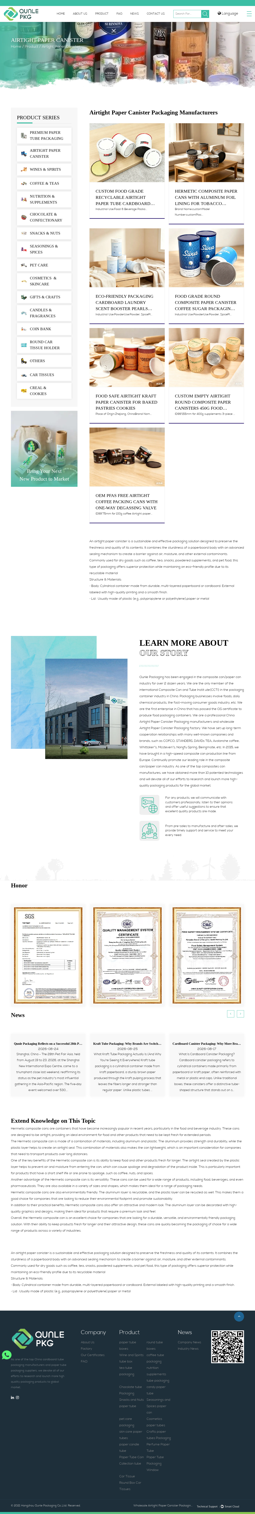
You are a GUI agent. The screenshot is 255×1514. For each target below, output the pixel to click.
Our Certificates (93, 1355)
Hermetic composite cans (30, 1128)
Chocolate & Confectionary (46, 217)
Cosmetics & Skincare (44, 281)
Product (102, 13)
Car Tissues (42, 375)
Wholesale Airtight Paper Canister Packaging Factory (163, 1505)
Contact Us (156, 13)
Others (37, 361)
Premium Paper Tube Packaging (46, 135)
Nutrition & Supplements (43, 199)
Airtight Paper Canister (45, 153)
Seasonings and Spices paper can (158, 1406)
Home (61, 13)
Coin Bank (40, 329)
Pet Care (39, 265)
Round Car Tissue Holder (45, 345)
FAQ (119, 13)
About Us (80, 13)
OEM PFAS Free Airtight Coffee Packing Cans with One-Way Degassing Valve (127, 501)
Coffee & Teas (44, 183)
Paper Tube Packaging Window (155, 1464)
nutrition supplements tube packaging (158, 1374)
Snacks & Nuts (45, 233)
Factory (86, 1348)
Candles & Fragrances (43, 313)
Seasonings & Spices (44, 249)
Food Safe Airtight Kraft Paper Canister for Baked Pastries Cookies (126, 402)
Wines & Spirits (45, 169)
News (134, 13)
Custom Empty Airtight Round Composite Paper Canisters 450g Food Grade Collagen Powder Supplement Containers (204, 408)
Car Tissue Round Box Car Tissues (130, 1483)
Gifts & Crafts (45, 297)
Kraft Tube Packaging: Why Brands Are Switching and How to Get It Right (65, 1043)
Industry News (188, 1348)
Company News (189, 1342)
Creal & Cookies (38, 391)
